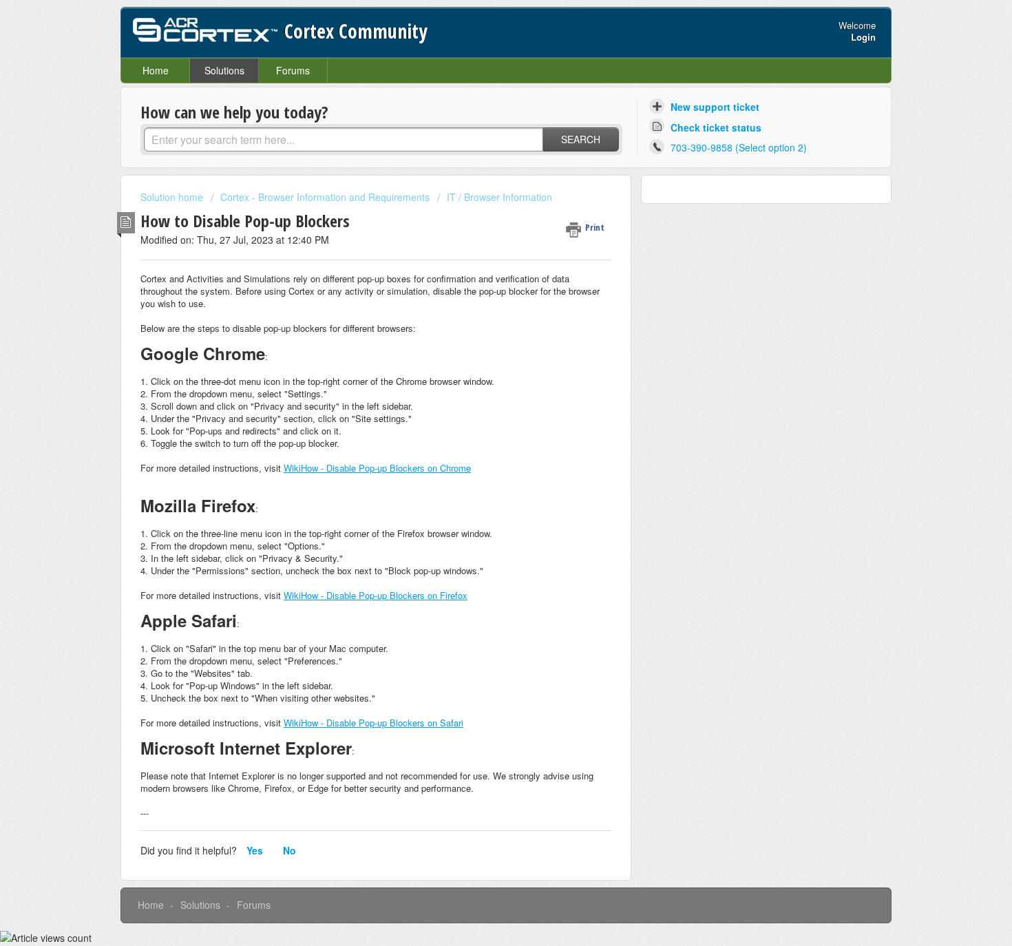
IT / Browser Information (499, 197)
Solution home (173, 197)
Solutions (224, 70)
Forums (293, 70)
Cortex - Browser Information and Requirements (325, 197)
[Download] (481, 295)
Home (156, 70)
